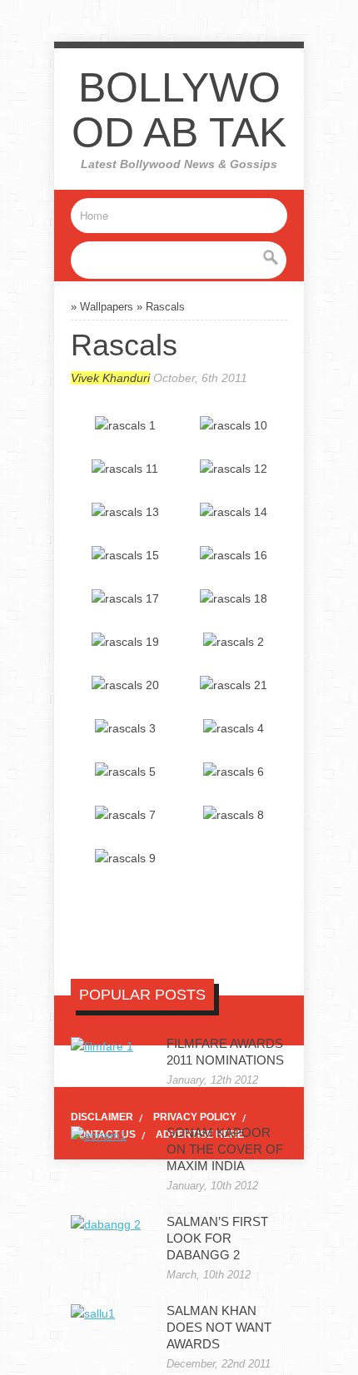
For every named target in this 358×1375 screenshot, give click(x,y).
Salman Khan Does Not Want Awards (219, 1327)
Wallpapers (106, 306)
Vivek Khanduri (110, 378)
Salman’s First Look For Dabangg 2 (217, 1238)
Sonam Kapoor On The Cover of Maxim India (225, 1149)
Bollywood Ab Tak (179, 110)
